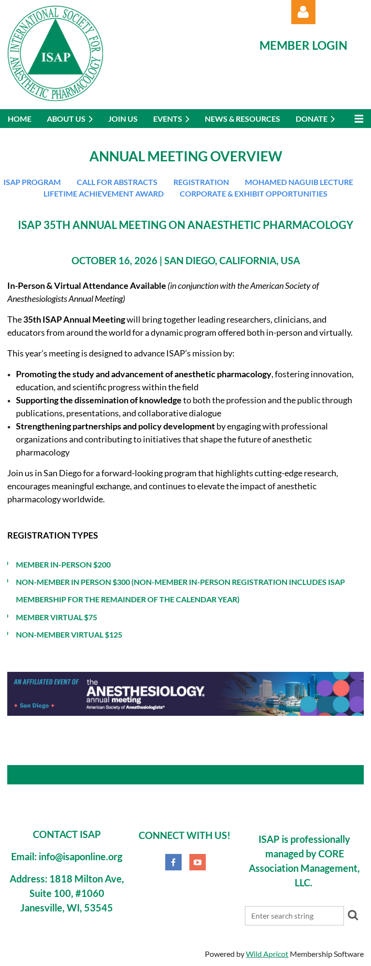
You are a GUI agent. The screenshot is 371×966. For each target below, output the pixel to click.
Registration (201, 181)
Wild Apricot (267, 953)
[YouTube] (197, 862)
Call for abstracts (117, 181)
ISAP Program (32, 181)
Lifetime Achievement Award (103, 193)
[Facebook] (173, 862)
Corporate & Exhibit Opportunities (254, 193)
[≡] (356, 118)
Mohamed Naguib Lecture (299, 181)
